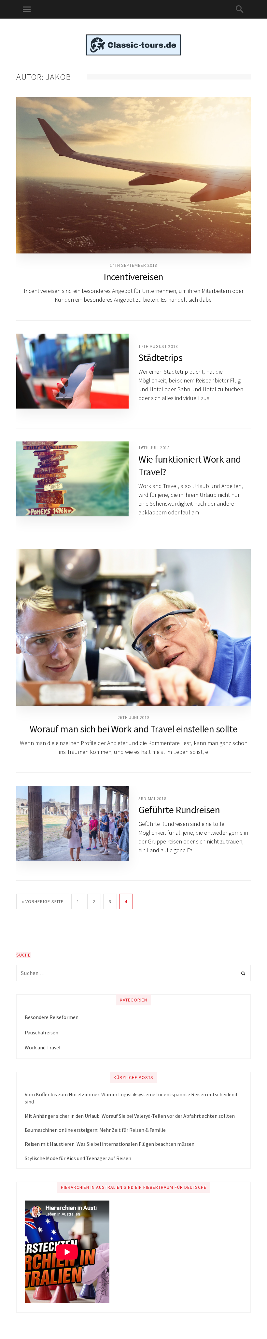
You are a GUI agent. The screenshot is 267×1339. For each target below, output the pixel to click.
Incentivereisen (133, 276)
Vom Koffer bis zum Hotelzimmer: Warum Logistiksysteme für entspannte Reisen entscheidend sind (131, 1098)
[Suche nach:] (133, 973)
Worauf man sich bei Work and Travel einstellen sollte (133, 729)
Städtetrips (160, 357)
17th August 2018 (158, 346)
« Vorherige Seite (42, 901)
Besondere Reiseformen (51, 1017)
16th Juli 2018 (154, 448)
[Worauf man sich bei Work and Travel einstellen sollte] (133, 627)
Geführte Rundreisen (179, 809)
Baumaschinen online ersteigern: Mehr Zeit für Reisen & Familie (95, 1130)
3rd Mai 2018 (152, 798)
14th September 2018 (133, 265)
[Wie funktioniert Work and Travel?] (72, 478)
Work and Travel (43, 1047)
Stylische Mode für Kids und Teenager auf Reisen (78, 1158)
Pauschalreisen (41, 1032)
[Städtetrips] (72, 371)
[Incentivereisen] (133, 175)
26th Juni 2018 (134, 717)
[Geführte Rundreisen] (72, 823)
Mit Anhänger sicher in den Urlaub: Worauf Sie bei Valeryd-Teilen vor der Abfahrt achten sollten (130, 1116)
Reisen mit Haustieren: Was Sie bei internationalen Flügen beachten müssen (109, 1144)
